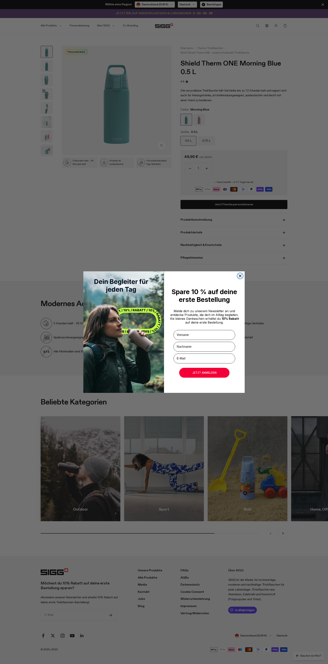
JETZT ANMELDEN (204, 372)
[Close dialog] (240, 276)
